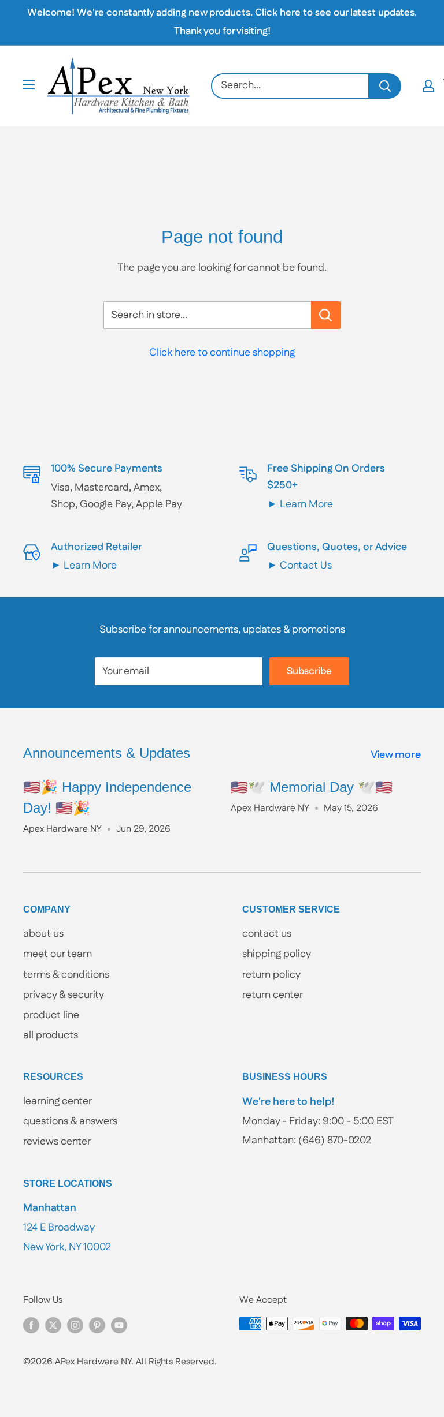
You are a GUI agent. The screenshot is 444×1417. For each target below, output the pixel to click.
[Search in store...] (326, 315)
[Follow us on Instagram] (75, 1325)
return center (272, 995)
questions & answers (70, 1121)
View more (397, 754)
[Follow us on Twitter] (53, 1325)
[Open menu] (29, 84)
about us (43, 933)
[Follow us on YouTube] (119, 1325)
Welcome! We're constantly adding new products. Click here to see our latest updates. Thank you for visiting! (222, 22)
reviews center (57, 1141)
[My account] (428, 86)
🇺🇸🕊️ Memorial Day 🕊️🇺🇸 (312, 787)
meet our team (57, 954)
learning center (57, 1101)
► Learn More (300, 504)
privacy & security (63, 995)
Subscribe (309, 671)
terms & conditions (66, 974)
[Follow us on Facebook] (31, 1325)
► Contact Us (299, 565)
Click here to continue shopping (222, 352)
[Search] (385, 86)
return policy (271, 974)
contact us (266, 933)
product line (51, 1015)
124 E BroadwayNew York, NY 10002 (67, 1227)
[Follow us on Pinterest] (97, 1325)
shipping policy (276, 954)
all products (50, 1035)
